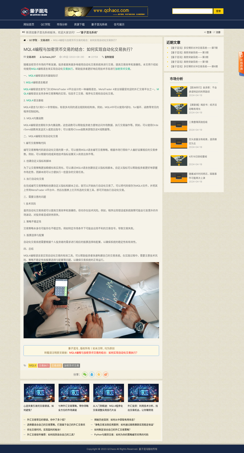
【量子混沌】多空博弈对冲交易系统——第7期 (194, 47)
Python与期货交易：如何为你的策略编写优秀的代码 (121, 434)
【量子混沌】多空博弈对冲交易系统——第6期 (194, 66)
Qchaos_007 (49, 56)
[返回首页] (25, 40)
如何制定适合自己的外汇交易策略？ (112, 429)
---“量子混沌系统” (87, 32)
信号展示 (119, 24)
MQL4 (34, 68)
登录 (209, 32)
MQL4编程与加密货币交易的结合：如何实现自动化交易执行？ (79, 49)
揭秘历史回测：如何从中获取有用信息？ (115, 419)
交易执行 (68, 68)
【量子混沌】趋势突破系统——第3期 (189, 52)
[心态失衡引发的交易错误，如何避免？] (39, 392)
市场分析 (62, 24)
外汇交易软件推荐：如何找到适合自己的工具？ (51, 434)
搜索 (218, 11)
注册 (218, 32)
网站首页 (29, 24)
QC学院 (45, 24)
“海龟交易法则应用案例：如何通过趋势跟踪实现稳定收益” (124, 424)
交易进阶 (45, 40)
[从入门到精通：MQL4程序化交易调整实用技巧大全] (108, 392)
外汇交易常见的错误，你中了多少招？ (47, 419)
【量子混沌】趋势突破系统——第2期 (189, 57)
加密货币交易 (122, 68)
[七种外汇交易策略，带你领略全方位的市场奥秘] (74, 392)
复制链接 (109, 56)
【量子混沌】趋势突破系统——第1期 (189, 61)
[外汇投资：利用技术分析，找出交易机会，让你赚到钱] (143, 392)
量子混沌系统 (99, 24)
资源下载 (79, 24)
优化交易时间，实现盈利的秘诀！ (44, 429)
